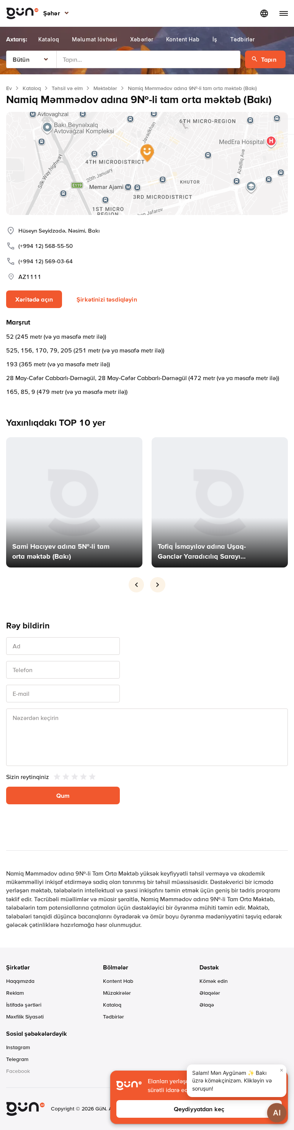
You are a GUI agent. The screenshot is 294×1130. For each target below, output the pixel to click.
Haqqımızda (20, 981)
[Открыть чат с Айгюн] (277, 1113)
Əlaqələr (209, 993)
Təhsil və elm (67, 88)
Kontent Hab (118, 981)
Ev (9, 88)
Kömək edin (213, 981)
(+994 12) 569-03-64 (45, 261)
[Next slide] (157, 584)
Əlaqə (206, 1005)
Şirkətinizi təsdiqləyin (107, 299)
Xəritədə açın (34, 299)
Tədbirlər (113, 1017)
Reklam (15, 993)
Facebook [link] (18, 1071)
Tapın (268, 59)
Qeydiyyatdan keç (199, 1108)
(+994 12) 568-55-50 (45, 246)
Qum (63, 795)
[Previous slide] (136, 584)
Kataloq (32, 88)
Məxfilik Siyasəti (25, 1017)
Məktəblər (105, 88)
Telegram (17, 1059)
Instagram (18, 1047)
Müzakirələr (117, 993)
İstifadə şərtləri (23, 1005)
